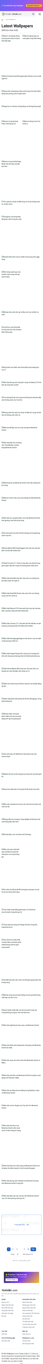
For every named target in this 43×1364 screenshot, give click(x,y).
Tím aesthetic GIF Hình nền (30, 1313)
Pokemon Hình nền (28, 1327)
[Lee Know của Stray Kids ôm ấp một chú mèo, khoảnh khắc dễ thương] (12, 329)
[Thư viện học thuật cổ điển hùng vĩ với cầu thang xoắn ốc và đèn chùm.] (21, 203)
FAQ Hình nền (6, 1341)
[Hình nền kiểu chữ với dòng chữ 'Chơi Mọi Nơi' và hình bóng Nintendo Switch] (12, 445)
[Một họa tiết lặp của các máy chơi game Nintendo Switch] (21, 429)
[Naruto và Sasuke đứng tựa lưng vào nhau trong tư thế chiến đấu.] (12, 38)
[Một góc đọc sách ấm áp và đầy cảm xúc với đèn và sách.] (21, 313)
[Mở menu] (39, 14)
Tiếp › (33, 1249)
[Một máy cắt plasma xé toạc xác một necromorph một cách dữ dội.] (21, 805)
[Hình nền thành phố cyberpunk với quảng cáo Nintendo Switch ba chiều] (21, 1046)
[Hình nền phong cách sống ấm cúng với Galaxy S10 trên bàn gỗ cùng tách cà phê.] (21, 383)
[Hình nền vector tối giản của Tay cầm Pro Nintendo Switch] (21, 1106)
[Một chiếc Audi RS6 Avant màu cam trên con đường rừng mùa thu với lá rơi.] (21, 594)
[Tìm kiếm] (33, 14)
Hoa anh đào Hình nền (29, 1324)
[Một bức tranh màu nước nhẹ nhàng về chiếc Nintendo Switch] (21, 499)
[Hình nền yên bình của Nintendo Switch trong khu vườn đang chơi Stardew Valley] (21, 1076)
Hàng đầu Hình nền (8, 1310)
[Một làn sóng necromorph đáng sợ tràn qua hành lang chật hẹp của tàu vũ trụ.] (21, 996)
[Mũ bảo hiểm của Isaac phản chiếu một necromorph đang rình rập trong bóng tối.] (12, 716)
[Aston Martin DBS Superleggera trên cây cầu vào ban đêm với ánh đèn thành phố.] (21, 549)
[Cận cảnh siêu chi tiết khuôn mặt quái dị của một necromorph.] (21, 755)
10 (28, 1249)
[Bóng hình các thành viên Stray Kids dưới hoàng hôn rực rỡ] (21, 368)
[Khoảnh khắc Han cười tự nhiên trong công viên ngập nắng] (21, 258)
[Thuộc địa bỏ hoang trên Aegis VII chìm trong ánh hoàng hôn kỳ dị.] (21, 926)
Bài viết (4, 1316)
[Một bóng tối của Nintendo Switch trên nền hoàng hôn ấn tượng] (21, 484)
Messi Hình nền (27, 1302)
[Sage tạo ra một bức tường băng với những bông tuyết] (21, 106)
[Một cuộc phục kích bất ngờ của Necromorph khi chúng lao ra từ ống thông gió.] (12, 853)
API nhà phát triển (28, 1343)
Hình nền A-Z (26, 1334)
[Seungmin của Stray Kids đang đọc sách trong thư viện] (12, 218)
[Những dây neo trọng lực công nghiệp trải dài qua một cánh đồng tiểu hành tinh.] (21, 820)
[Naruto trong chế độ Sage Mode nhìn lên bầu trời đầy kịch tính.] (12, 164)
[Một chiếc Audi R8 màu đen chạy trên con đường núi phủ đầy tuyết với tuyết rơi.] (21, 579)
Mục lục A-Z (5, 1302)
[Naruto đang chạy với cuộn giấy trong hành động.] (31, 37)
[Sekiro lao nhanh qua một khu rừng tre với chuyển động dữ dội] (21, 685)
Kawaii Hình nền (27, 1316)
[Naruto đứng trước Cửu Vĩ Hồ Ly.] (31, 122)
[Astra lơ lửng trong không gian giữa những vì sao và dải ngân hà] (21, 77)
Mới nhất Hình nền (7, 1308)
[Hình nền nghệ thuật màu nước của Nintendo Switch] (20, 1025)
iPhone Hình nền (27, 1310)
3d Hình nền (26, 1319)
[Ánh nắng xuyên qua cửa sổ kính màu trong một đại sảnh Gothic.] (12, 274)
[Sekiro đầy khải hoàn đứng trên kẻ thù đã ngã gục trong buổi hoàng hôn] (21, 700)
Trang (12, 1254)
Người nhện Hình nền (29, 1308)
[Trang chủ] (2, 19)
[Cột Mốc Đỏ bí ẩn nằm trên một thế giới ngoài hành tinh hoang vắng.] (21, 981)
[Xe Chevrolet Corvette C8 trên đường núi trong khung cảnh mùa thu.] (21, 534)
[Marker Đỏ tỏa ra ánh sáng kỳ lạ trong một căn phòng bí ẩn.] (21, 775)
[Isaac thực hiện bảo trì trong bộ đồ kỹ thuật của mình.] (21, 789)
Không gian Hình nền (29, 1305)
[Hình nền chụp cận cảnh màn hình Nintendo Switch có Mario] (21, 1061)
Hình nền (4, 1334)
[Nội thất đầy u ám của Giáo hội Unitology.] (16, 834)
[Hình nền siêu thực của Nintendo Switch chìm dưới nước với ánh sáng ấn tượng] (12, 1128)
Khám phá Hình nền (8, 1305)
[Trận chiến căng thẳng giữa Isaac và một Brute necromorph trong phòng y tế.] (21, 911)
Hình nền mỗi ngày (7, 1313)
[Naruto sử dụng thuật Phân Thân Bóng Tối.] (12, 122)
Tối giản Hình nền (27, 1321)
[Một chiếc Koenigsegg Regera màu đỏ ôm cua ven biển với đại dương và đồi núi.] (21, 639)
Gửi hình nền (26, 1341)
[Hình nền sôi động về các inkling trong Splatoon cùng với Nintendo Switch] (21, 1091)
